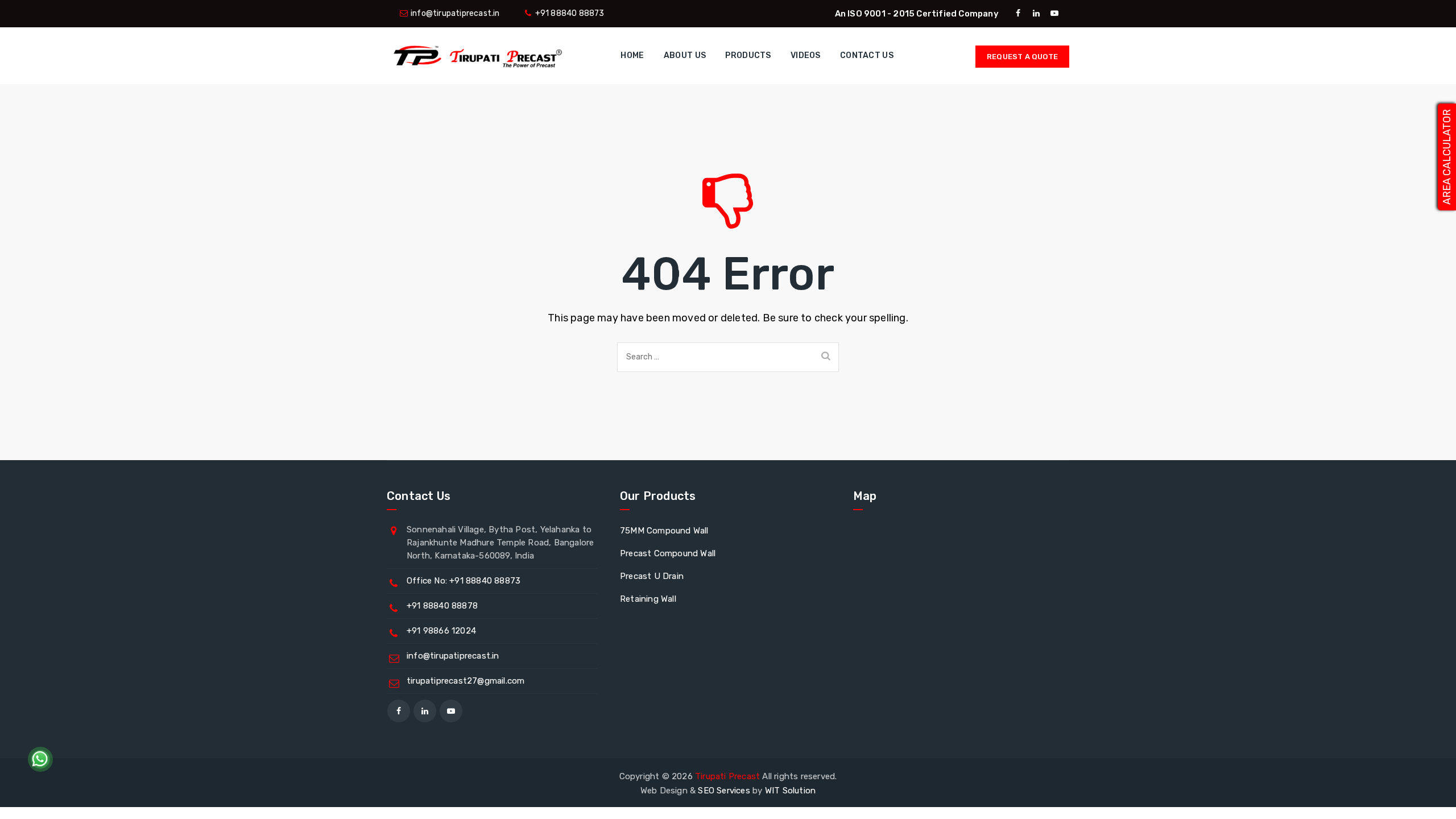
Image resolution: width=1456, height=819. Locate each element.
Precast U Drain (652, 576)
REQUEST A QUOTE (1022, 56)
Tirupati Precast (727, 776)
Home (632, 55)
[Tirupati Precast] (475, 55)
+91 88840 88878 (442, 606)
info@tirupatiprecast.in (455, 13)
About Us (685, 55)
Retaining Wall (648, 599)
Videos (806, 55)
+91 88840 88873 (570, 13)
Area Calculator (1447, 157)
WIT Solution (790, 790)
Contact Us (867, 55)
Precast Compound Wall (667, 553)
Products (748, 55)
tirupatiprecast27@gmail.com (465, 681)
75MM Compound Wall (664, 531)
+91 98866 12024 (441, 631)
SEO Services (724, 790)
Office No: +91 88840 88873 (463, 581)
